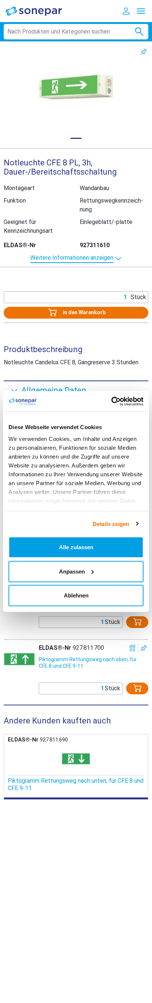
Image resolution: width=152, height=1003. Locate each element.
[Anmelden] (126, 11)
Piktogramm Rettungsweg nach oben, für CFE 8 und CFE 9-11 (88, 662)
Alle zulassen (76, 547)
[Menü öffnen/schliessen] (140, 11)
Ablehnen (76, 595)
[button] (76, 87)
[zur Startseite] (39, 10)
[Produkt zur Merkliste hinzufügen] (143, 51)
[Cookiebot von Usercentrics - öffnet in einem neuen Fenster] (111, 401)
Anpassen (72, 571)
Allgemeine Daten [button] (53, 390)
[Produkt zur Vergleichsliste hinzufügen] (132, 648)
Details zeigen (111, 523)
